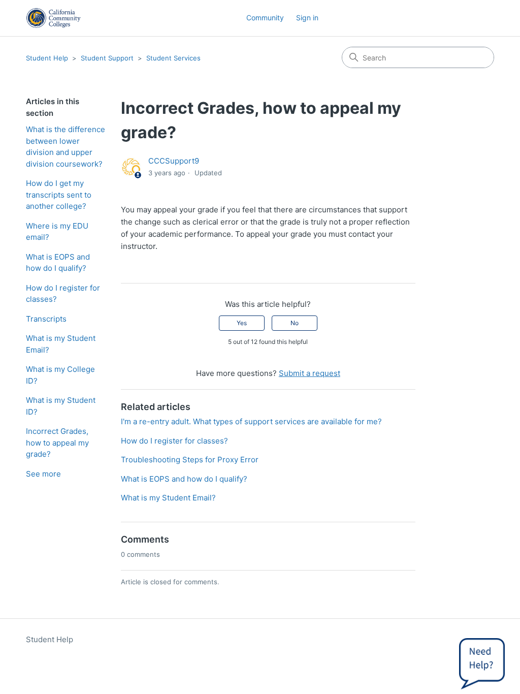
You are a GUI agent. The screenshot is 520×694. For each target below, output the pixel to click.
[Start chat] (482, 661)
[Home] (53, 18)
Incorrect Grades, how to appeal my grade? (57, 442)
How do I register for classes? (63, 293)
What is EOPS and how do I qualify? (58, 262)
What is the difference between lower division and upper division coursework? (65, 146)
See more (43, 474)
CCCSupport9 (173, 161)
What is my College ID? (60, 375)
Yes (242, 323)
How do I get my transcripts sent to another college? (58, 194)
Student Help (47, 58)
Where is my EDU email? (57, 231)
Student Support (107, 58)
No (294, 323)
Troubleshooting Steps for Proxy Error (189, 459)
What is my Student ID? (60, 406)
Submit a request (309, 373)
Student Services (173, 58)
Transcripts (46, 319)
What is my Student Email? (60, 344)
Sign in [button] (307, 17)
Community (265, 17)
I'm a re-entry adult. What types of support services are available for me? (251, 421)
